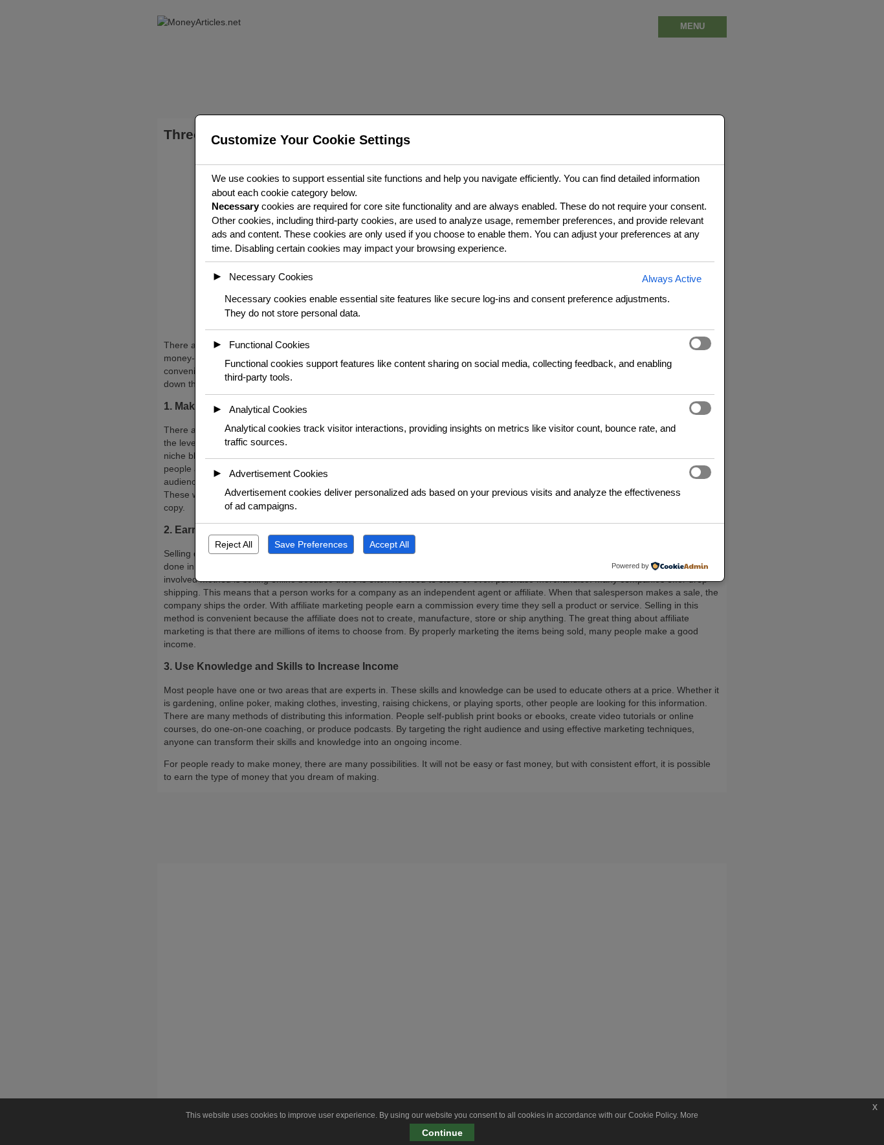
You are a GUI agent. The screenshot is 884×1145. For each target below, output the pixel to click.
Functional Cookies (269, 344)
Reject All (233, 544)
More (689, 1115)
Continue (442, 1133)
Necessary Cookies (271, 276)
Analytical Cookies (268, 409)
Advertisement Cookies (278, 473)
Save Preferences (311, 544)
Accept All (389, 544)
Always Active (672, 278)
